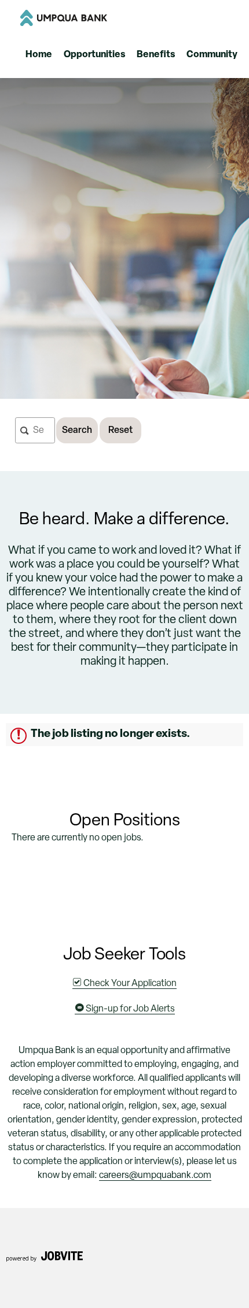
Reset (120, 430)
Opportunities (94, 55)
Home (38, 55)
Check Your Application (129, 983)
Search (77, 430)
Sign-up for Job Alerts (129, 1009)
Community (211, 55)
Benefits (156, 55)
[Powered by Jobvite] (44, 1260)
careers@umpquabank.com (155, 1175)
